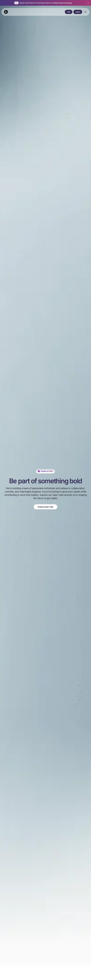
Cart (68, 12)
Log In (78, 12)
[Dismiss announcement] (88, 3)
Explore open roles (45, 507)
